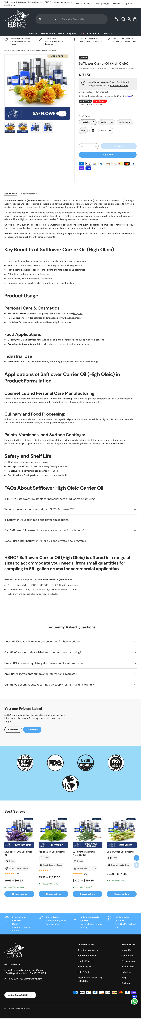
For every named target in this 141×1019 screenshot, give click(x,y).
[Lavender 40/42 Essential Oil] (19, 833)
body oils (77, 313)
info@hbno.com (34, 978)
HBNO (13, 1008)
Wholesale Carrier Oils (20, 50)
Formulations (128, 961)
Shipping (83, 92)
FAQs (97, 3)
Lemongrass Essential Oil (120, 851)
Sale (81, 33)
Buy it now (108, 154)
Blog (123, 977)
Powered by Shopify (24, 1008)
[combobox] (72, 19)
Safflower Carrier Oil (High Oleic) (44, 50)
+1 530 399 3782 (83, 3)
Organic (71, 33)
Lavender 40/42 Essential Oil (18, 853)
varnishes (79, 361)
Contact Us (93, 33)
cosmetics (80, 269)
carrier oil (14, 212)
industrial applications (109, 203)
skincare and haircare (43, 212)
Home (6, 50)
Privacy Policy (85, 966)
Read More (13, 729)
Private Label (48, 33)
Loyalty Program (86, 961)
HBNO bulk (20, 224)
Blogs (106, 3)
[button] (135, 19)
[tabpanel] (70, 400)
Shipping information (88, 950)
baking (47, 422)
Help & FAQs (84, 972)
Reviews (125, 983)
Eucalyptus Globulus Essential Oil (84, 853)
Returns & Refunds (87, 955)
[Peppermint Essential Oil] (53, 833)
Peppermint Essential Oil (52, 851)
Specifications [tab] (29, 193)
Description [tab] (10, 193)
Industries (126, 972)
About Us (108, 33)
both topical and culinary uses (35, 274)
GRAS (61, 33)
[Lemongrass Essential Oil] (122, 833)
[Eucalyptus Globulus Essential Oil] (87, 833)
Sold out (119, 146)
